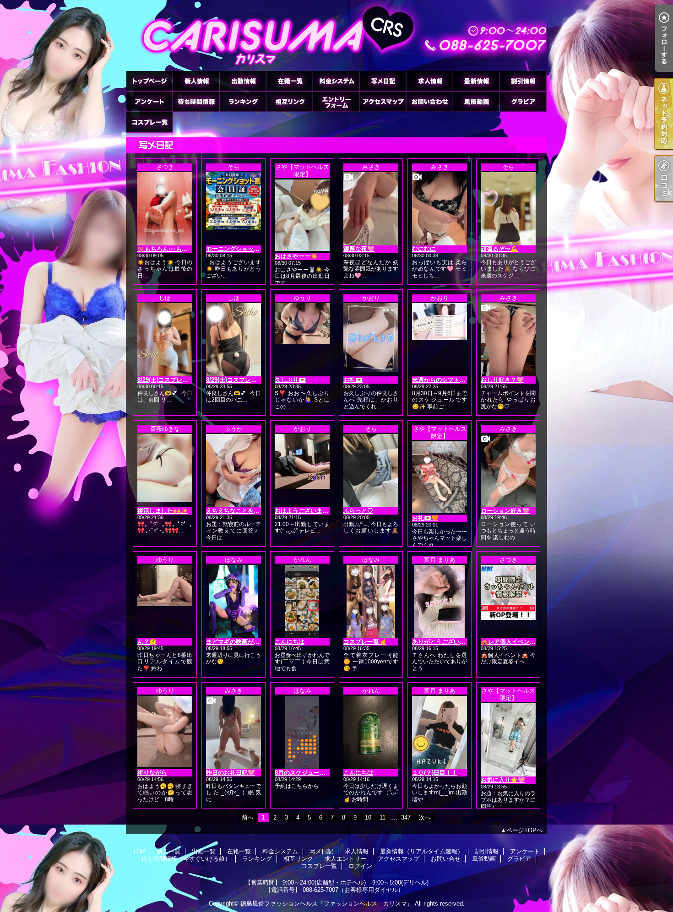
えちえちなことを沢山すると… (247, 510)
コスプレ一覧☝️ (364, 641)
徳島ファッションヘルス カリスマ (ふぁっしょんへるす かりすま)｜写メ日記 (336, 35)
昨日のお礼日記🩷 (230, 772)
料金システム (336, 81)
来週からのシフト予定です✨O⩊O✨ (462, 379)
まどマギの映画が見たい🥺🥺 (246, 641)
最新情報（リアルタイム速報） (476, 81)
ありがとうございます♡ (445, 641)
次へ (425, 817)
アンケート (149, 101)
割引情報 (523, 81)
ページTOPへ (524, 830)
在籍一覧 (289, 81)
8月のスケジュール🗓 (303, 772)
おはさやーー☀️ (296, 256)
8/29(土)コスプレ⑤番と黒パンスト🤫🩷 (259, 379)
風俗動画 (476, 101)
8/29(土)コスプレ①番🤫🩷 (173, 379)
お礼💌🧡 (425, 518)
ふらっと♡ (358, 510)
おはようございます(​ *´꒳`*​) (310, 510)
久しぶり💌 (290, 379)
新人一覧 (196, 81)
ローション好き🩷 (505, 510)
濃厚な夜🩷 (358, 248)
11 (382, 817)
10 (368, 817)
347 (406, 817)
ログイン (360, 866)
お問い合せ (429, 101)
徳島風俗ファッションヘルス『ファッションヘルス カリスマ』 (326, 903)
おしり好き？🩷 (502, 379)
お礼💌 (353, 379)
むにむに (424, 248)
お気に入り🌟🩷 (503, 779)
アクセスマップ (383, 101)
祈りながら (152, 772)
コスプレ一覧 (149, 122)
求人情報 (429, 81)
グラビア (523, 101)
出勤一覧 (243, 81)
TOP (149, 81)
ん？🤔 (147, 641)
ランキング (243, 101)
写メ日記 (383, 81)
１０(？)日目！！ (434, 772)
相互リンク (289, 101)
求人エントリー (336, 101)
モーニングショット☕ (236, 248)
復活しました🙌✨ (162, 510)
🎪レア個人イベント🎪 (512, 641)
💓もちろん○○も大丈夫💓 (172, 248)
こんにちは (289, 641)
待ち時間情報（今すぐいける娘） (196, 101)
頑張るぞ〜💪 (499, 248)
